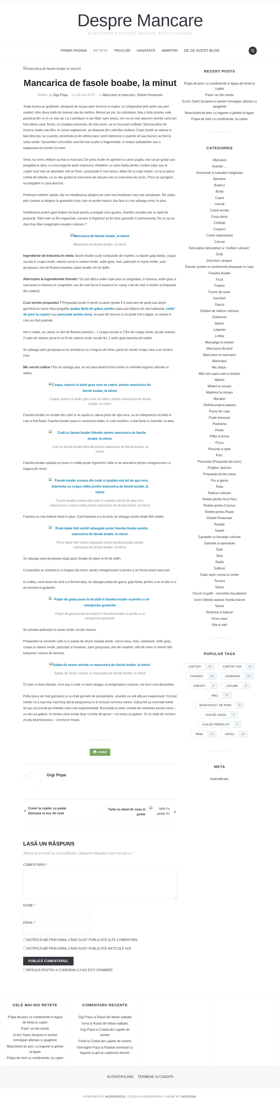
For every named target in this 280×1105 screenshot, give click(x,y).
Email (29, 922)
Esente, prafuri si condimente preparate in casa (219, 267)
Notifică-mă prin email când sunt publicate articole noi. (79, 948)
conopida (237, 676)
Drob (219, 254)
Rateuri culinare (219, 493)
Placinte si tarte (219, 449)
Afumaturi (220, 160)
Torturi (219, 587)
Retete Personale (150, 95)
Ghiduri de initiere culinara (219, 311)
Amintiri (170, 50)
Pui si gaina (219, 480)
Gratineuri (219, 317)
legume (236, 685)
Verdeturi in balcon (219, 612)
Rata (219, 486)
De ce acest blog (202, 50)
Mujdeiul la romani (219, 392)
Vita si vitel (219, 625)
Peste (219, 430)
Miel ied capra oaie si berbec (219, 373)
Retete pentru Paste (219, 512)
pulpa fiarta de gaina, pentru (93, 308)
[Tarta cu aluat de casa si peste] (159, 811)
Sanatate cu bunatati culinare (219, 537)
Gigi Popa (60, 95)
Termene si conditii (155, 1077)
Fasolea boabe (219, 273)
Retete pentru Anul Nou (220, 499)
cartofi (199, 666)
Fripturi (219, 285)
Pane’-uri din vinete (219, 95)
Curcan (219, 241)
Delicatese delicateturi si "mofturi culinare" (219, 248)
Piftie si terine (219, 436)
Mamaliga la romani (219, 342)
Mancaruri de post (219, 348)
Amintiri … (219, 166)
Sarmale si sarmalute (219, 543)
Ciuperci (219, 229)
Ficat (219, 279)
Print (103, 752)
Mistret (219, 380)
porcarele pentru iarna (75, 314)
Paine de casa (219, 411)
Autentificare (219, 779)
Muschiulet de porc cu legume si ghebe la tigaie (219, 113)
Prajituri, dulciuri (219, 467)
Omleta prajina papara (219, 405)
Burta (219, 191)
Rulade (219, 524)
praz (204, 734)
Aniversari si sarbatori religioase (219, 172)
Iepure (219, 323)
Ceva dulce (219, 216)
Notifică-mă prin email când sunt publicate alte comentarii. (82, 940)
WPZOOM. (189, 1096)
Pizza (219, 442)
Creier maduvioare (219, 235)
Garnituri (219, 298)
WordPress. (115, 1096)
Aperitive (219, 179)
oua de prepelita (220, 724)
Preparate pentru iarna (219, 474)
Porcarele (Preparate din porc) (219, 461)
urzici (235, 734)
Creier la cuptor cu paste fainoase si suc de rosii (47, 811)
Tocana (219, 581)
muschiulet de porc (219, 705)
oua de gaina (220, 714)
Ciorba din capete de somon (110, 1041)
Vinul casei (219, 618)
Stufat (219, 562)
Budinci (219, 185)
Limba (219, 336)
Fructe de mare (219, 292)
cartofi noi (237, 666)
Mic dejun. (219, 367)
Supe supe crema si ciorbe (219, 574)
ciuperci (201, 676)
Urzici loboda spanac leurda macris (219, 599)
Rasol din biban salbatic (114, 1017)
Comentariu (35, 864)
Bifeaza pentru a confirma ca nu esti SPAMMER (69, 970)
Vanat (219, 606)
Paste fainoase (219, 417)
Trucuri (122, 50)
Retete (100, 50)
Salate (219, 530)
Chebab (219, 223)
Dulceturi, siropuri (219, 260)
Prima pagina (74, 50)
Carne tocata (219, 210)
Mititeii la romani (219, 386)
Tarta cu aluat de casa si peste (126, 812)
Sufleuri (219, 568)
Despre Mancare (140, 20)
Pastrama (220, 424)
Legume (219, 329)
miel (220, 695)
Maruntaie (219, 361)
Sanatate (146, 50)
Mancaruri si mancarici (119, 95)
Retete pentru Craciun (220, 505)
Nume (29, 905)
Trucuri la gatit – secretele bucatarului (219, 593)
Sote (219, 549)
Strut (219, 556)
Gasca (219, 304)
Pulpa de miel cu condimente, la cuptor (219, 119)
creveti (203, 685)
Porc (219, 455)
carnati (219, 204)
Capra (219, 198)
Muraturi (219, 398)
